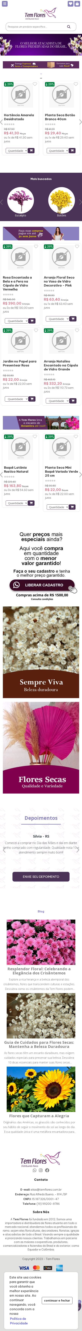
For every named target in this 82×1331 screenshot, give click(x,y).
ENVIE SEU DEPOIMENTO (41, 877)
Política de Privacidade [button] (19, 1321)
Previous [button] (1, 122)
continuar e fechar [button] (57, 1300)
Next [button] (80, 122)
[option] (20, 118)
